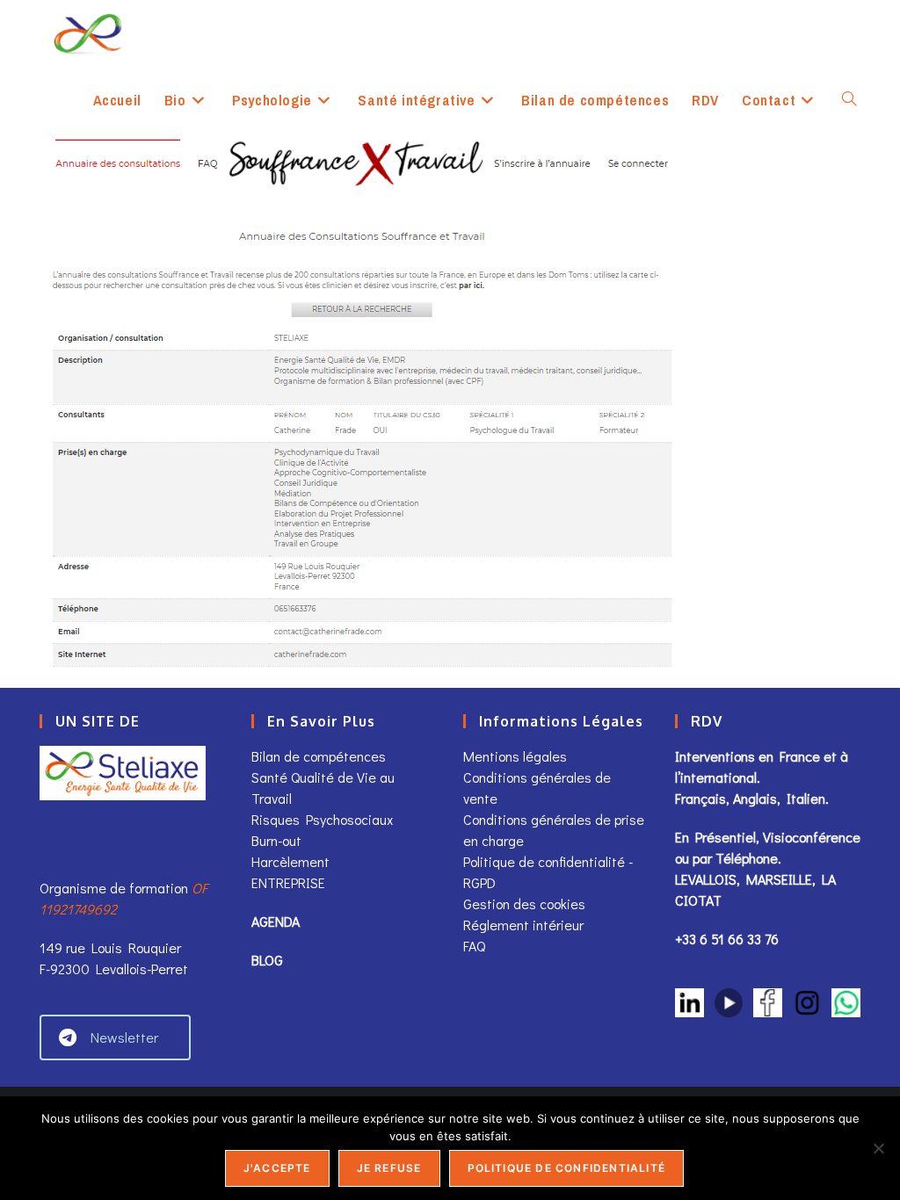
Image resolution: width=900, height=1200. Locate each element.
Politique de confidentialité (567, 1168)
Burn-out (276, 840)
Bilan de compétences (318, 756)
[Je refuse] (878, 1148)
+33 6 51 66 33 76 (727, 938)
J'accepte (277, 1168)
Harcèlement (290, 861)
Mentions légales (515, 756)
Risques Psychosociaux (322, 819)
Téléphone (746, 858)
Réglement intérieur (523, 924)
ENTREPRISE (288, 882)
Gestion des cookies (524, 903)
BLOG (267, 960)
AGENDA (275, 921)
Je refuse (389, 1168)
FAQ (474, 945)
